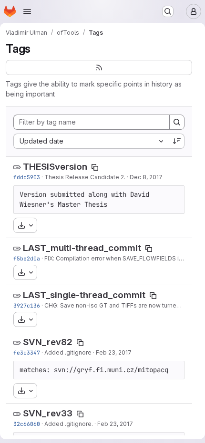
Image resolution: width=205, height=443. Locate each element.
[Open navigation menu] (27, 11)
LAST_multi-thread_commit (82, 247)
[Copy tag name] (95, 167)
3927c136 (26, 305)
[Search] (176, 122)
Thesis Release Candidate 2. (84, 177)
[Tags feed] (99, 67)
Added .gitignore (68, 352)
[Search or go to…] (168, 11)
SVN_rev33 (47, 413)
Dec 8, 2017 (146, 177)
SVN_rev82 (47, 342)
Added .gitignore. (68, 423)
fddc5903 (26, 177)
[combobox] (91, 141)
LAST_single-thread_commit (84, 294)
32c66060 (26, 423)
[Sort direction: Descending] (176, 141)
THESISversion (55, 166)
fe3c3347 (26, 352)
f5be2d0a (26, 258)
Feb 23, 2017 (114, 352)
